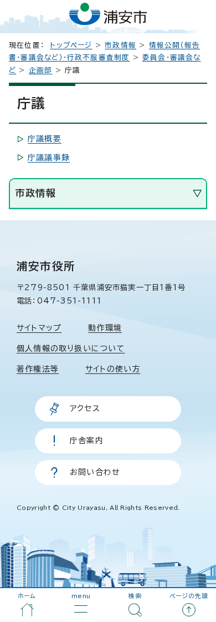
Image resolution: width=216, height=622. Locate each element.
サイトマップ (39, 328)
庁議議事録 (49, 157)
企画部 (41, 70)
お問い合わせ (95, 472)
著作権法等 (38, 369)
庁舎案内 (87, 440)
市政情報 (120, 45)
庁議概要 (44, 139)
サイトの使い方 (112, 369)
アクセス (85, 408)
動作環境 (105, 328)
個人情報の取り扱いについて (71, 348)
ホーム (27, 596)
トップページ (71, 45)
